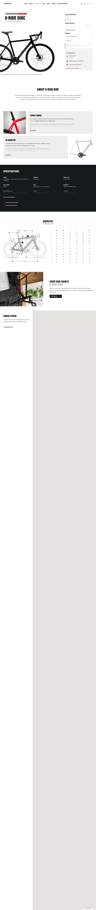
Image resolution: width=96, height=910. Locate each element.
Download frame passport (12, 202)
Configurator (37, 3)
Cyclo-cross (9, 13)
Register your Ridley (62, 3)
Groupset (68, 33)
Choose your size (70, 23)
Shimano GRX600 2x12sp (71, 36)
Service (54, 3)
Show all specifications (9, 197)
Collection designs (70, 14)
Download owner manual (11, 205)
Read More (33, 130)
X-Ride (16, 13)
